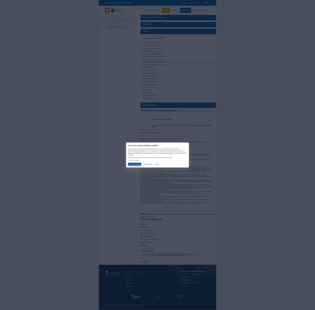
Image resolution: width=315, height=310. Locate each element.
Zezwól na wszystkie (134, 164)
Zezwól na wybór (148, 164)
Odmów (157, 164)
